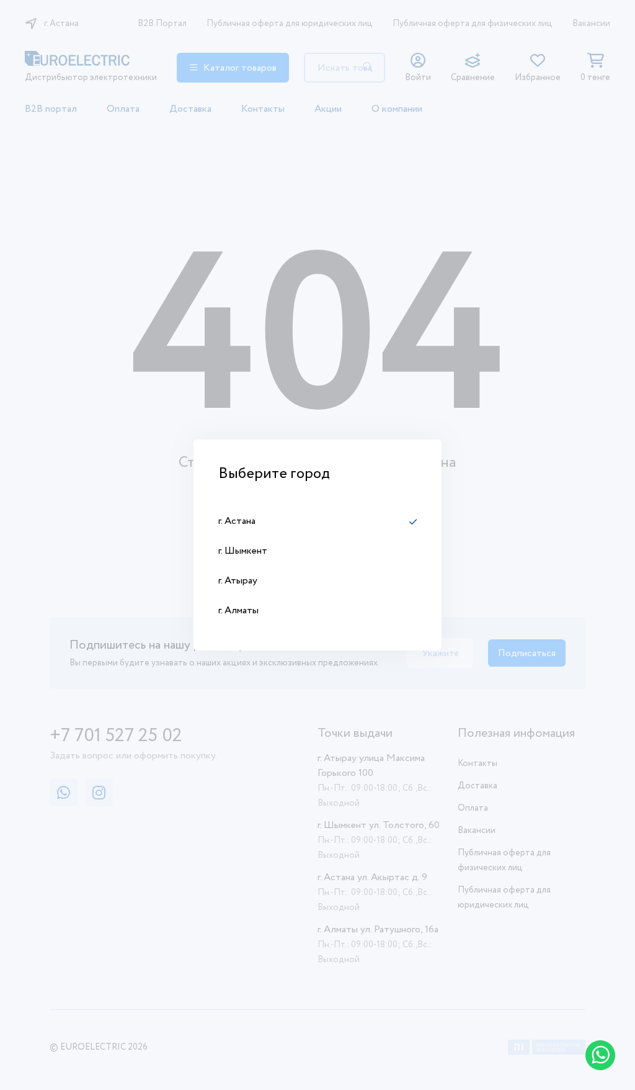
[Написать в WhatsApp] (600, 1055)
